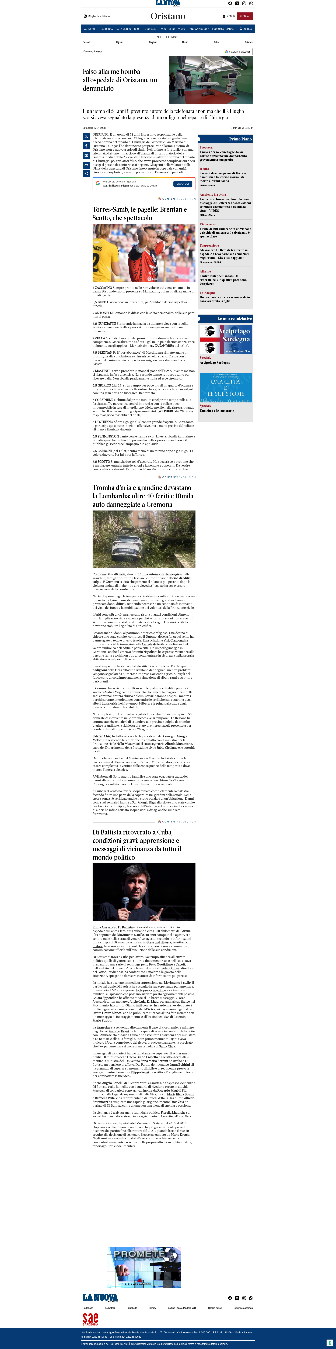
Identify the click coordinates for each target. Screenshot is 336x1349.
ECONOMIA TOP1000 (223, 29)
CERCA (248, 29)
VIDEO (181, 29)
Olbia (216, 42)
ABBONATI (245, 16)
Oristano (249, 42)
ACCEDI (231, 16)
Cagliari (152, 42)
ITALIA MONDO (123, 29)
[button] (144, 1267)
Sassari (86, 42)
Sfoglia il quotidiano (99, 16)
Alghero (119, 42)
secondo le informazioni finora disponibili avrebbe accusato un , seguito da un (142, 942)
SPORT (138, 29)
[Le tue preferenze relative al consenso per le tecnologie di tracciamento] (330, 1343)
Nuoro (185, 42)
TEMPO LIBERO (166, 29)
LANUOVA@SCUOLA (199, 29)
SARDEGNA (107, 29)
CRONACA (150, 29)
